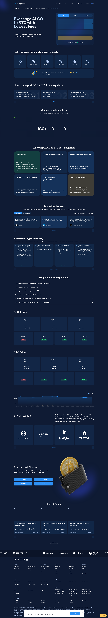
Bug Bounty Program (72, 571)
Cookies (56, 571)
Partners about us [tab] (26, 213)
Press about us (16, 568)
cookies (32, 612)
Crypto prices (16, 598)
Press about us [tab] (18, 213)
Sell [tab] (87, 15)
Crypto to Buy (16, 579)
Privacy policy (57, 570)
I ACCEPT (75, 613)
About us (87, 3)
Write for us (71, 573)
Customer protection (86, 571)
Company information (31, 566)
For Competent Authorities (73, 570)
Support (83, 570)
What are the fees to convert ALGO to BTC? (26, 287)
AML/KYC (56, 568)
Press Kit (84, 573)
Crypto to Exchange (18, 588)
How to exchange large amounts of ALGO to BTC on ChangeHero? (32, 302)
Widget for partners (45, 566)
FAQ (78, 3)
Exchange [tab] (63, 15)
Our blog (29, 570)
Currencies (84, 566)
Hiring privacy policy (72, 566)
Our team (29, 571)
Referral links (43, 568)
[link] (54, 8)
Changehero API (44, 570)
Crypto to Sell (57, 579)
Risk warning (71, 568)
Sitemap (56, 573)
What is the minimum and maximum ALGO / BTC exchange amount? (32, 283)
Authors (29, 568)
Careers (15, 571)
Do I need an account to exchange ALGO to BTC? (28, 294)
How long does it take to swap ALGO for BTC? (27, 291)
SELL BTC (43, 484)
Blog (82, 3)
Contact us (16, 570)
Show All (54, 542)
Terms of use (57, 566)
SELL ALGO (43, 479)
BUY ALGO (23, 479)
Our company (16, 566)
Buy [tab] (75, 15)
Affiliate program (44, 571)
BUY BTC (23, 484)
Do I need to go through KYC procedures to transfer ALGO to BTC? (33, 298)
